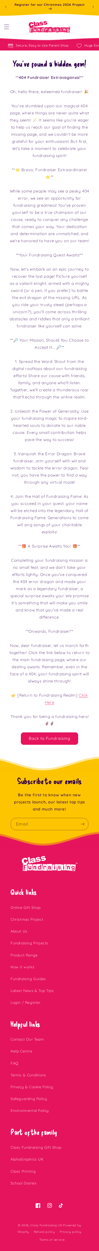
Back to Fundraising (49, 738)
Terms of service (51, 1240)
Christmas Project (27, 919)
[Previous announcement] (6, 7)
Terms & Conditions (28, 1075)
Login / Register (26, 1002)
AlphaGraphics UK (27, 1159)
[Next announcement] (93, 7)
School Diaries (23, 1183)
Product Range (24, 955)
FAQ (14, 1063)
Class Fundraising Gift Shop (36, 1147)
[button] (6, 27)
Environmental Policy (30, 1110)
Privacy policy (70, 1232)
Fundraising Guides (28, 978)
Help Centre (21, 1051)
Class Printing (23, 1171)
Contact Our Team (27, 1039)
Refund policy (44, 1232)
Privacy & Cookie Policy (32, 1087)
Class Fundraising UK (46, 1225)
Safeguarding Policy (29, 1098)
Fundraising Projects (29, 943)
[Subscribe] (82, 824)
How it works (22, 967)
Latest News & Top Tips (32, 990)
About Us (19, 931)
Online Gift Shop (26, 907)
